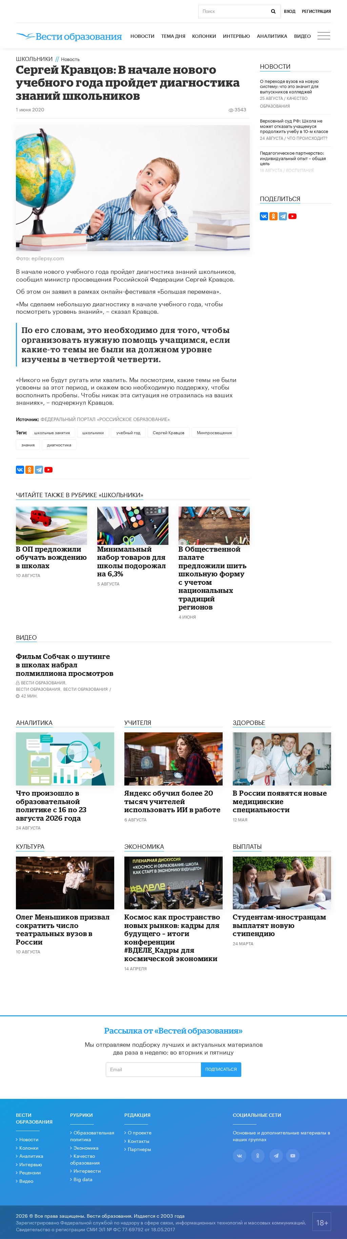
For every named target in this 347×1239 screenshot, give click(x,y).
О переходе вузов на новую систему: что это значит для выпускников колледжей (289, 85)
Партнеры (139, 1148)
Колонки (204, 36)
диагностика (59, 444)
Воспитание (300, 170)
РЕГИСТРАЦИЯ (316, 11)
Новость (70, 58)
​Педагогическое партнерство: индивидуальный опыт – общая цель (293, 157)
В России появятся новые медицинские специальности (280, 801)
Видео (302, 36)
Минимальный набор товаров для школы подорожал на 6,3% (131, 561)
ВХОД (289, 11)
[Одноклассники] (29, 470)
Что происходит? (307, 137)
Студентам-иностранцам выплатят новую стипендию (279, 925)
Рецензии (30, 1172)
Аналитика (272, 36)
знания (28, 444)
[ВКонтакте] (20, 470)
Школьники (34, 57)
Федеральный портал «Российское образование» (105, 418)
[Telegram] (39, 470)
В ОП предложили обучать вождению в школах (51, 557)
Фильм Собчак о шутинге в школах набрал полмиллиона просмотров (65, 664)
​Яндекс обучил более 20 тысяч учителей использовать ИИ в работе (172, 801)
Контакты (138, 1140)
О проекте (139, 1132)
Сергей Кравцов (168, 432)
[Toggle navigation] (324, 36)
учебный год (128, 432)
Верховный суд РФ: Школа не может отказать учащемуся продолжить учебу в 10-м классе (294, 125)
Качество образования (85, 1159)
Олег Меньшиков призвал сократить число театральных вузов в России (63, 929)
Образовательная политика (92, 1135)
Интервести (87, 1170)
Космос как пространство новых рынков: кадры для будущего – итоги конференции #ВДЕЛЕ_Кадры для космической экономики (172, 938)
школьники (93, 432)
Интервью (236, 36)
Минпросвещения (214, 432)
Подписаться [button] (221, 1069)
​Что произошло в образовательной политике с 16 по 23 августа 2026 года (51, 805)
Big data (83, 1178)
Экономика (86, 1147)
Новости (142, 36)
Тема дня (173, 36)
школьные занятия (52, 432)
